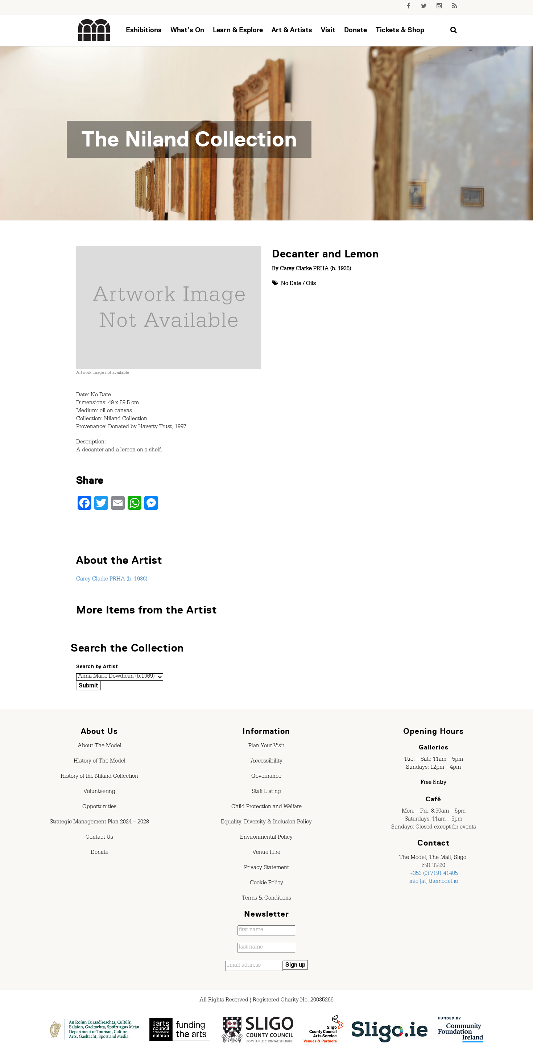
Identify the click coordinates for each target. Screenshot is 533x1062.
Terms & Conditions (266, 899)
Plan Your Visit (266, 746)
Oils (311, 284)
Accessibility (266, 762)
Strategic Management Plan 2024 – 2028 (99, 823)
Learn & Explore (238, 30)
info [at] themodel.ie (433, 882)
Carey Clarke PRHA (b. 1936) (315, 269)
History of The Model (99, 762)
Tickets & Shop (400, 30)
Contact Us (99, 838)
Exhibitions (144, 30)
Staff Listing (266, 792)
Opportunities (99, 807)
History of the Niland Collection (99, 777)
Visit (328, 30)
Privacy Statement (266, 868)
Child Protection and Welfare (266, 807)
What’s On (187, 30)
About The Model (99, 746)
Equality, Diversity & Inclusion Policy (266, 823)
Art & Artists (292, 30)
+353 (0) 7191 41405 (433, 874)
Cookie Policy (266, 884)
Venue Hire (266, 853)
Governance (266, 777)
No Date (291, 284)
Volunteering (99, 792)
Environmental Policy (266, 838)
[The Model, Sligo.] (94, 30)
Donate (355, 30)
